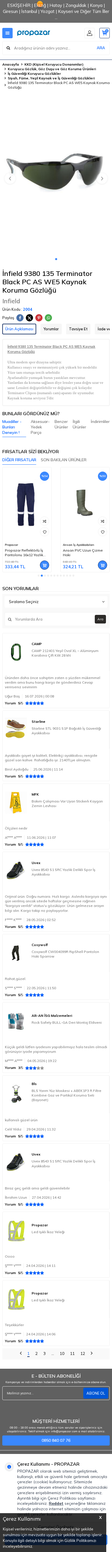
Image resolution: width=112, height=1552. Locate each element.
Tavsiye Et (78, 329)
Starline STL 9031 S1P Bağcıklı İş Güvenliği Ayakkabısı (66, 730)
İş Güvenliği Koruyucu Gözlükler (34, 73)
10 (62, 1353)
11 (72, 1353)
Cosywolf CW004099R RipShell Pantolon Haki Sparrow (65, 953)
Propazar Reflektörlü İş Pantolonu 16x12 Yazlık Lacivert (24, 552)
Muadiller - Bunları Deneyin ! (12, 427)
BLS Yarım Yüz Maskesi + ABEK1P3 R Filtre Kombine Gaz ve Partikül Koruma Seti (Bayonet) (66, 1095)
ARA (101, 47)
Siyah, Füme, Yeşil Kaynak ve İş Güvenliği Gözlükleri (51, 78)
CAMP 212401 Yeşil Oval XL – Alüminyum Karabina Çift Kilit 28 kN (65, 653)
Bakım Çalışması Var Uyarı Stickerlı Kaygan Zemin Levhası (67, 803)
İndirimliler (100, 421)
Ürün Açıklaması (19, 329)
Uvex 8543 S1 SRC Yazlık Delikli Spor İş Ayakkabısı (63, 871)
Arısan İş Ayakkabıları (78, 545)
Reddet (56, 1503)
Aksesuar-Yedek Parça (40, 427)
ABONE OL (95, 1393)
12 (82, 1353)
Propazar (11, 545)
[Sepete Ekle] (44, 565)
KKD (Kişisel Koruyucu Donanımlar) (54, 64)
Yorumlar (51, 329)
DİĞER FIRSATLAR (19, 459)
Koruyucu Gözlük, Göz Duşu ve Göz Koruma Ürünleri (52, 69)
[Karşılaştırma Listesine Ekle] (44, 521)
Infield (11, 301)
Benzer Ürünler (61, 424)
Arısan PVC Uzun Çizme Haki (83, 552)
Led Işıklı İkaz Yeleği (48, 1232)
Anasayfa (10, 64)
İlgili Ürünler (79, 424)
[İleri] (91, 1354)
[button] (56, 259)
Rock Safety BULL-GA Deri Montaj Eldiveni (67, 1022)
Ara (100, 619)
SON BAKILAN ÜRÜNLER (63, 459)
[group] (56, 175)
